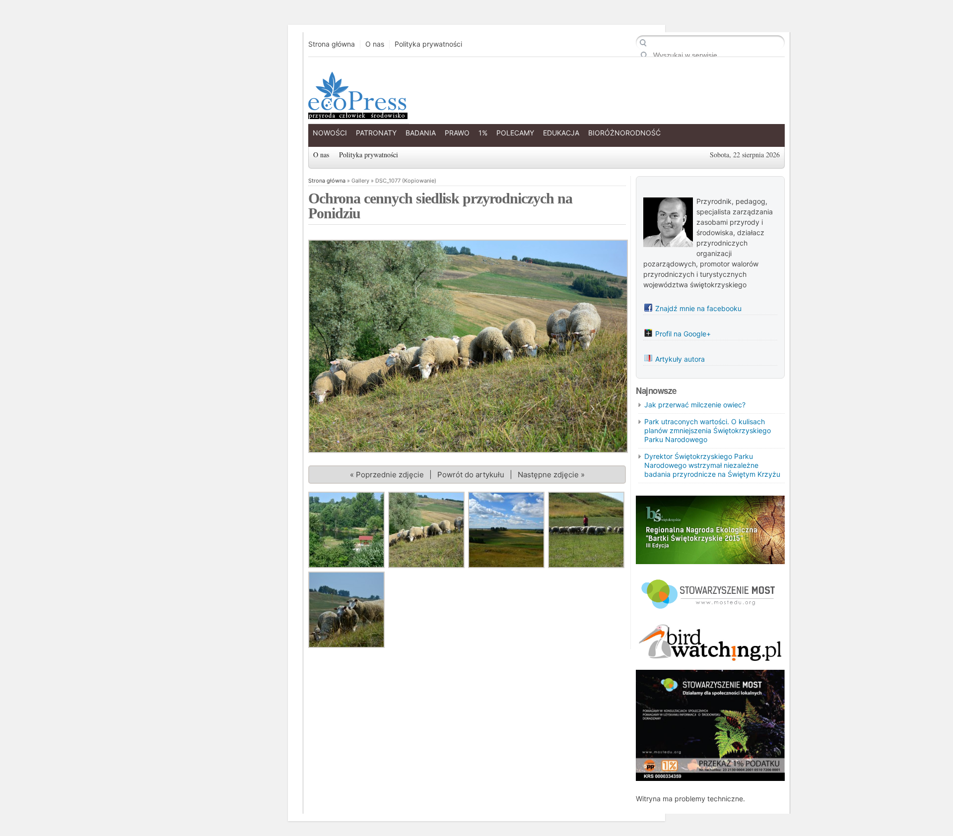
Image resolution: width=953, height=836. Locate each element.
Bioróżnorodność (624, 133)
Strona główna (331, 44)
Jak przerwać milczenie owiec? (695, 404)
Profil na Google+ (683, 333)
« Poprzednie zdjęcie (387, 474)
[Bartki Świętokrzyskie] (710, 561)
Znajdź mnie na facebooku (698, 308)
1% (482, 133)
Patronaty (376, 133)
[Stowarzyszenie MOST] (710, 613)
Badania (421, 133)
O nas (374, 44)
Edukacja (561, 133)
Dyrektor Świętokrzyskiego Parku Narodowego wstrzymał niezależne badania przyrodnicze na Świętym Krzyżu (712, 465)
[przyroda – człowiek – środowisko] (357, 111)
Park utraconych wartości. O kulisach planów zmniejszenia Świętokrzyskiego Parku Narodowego (707, 430)
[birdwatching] (710, 662)
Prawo (457, 133)
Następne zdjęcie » (551, 474)
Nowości (330, 133)
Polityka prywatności (428, 44)
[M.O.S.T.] (710, 778)
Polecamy (515, 133)
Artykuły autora (680, 359)
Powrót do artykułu (470, 474)
